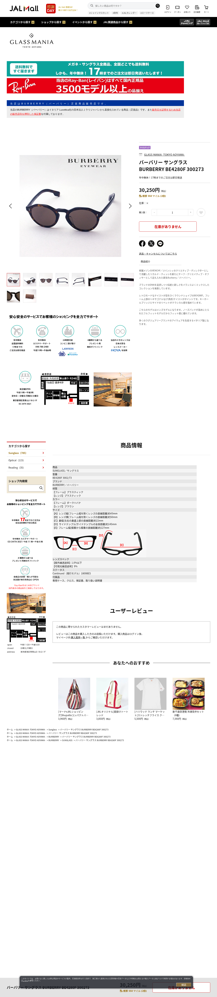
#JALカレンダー (129, 12)
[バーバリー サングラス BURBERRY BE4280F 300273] (70, 206)
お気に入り (201, 212)
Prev (11, 206)
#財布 (115, 12)
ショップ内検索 (17, 481)
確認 (183, 984)
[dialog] (106, 982)
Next (129, 206)
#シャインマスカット (99, 12)
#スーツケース (147, 12)
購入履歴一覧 (78, 637)
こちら (25, 981)
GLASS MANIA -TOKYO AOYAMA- (164, 154)
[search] (158, 6)
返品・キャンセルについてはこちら (158, 253)
